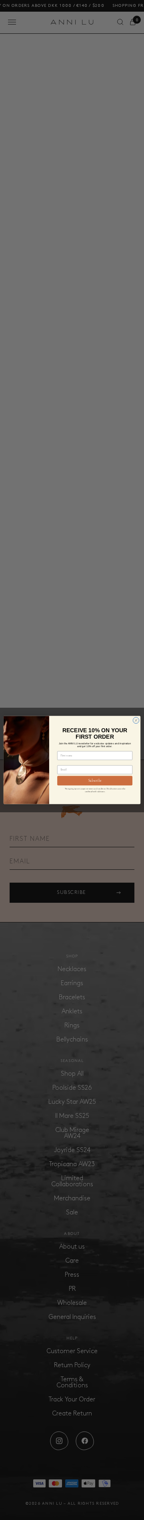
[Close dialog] (136, 720)
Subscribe (95, 780)
